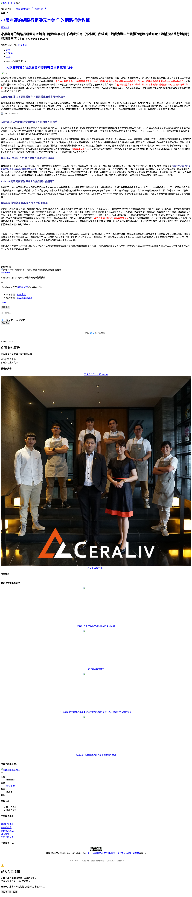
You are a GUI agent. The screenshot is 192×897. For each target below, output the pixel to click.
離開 (15, 892)
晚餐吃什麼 (6, 827)
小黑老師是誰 (7, 837)
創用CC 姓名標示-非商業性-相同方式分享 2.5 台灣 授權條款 (112, 853)
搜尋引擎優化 (7, 824)
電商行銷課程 (7, 831)
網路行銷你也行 (24, 298)
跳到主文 (5, 27)
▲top (3, 302)
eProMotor (5, 272)
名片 (8, 56)
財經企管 (21, 294)
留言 (26, 287)
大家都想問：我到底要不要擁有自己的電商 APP (39, 67)
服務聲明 (120, 861)
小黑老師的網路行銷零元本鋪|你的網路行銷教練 (45, 20)
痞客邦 (20, 287)
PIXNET (76, 861)
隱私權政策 (110, 861)
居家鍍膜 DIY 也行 (96, 568)
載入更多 (5, 307)
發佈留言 (5, 323)
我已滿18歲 (6, 892)
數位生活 (22, 45)
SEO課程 (5, 834)
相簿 (8, 50)
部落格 (9, 53)
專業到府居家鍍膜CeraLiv (96, 374)
